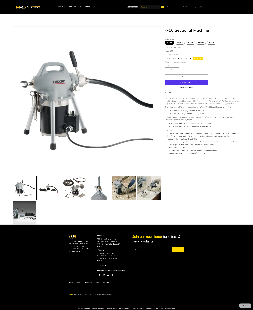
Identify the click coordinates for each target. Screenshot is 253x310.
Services (79, 283)
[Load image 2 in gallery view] (49, 188)
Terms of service (138, 308)
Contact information (167, 308)
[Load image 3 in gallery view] (74, 188)
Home (71, 283)
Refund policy (112, 308)
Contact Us (106, 283)
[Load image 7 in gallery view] (24, 213)
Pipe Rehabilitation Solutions (93, 308)
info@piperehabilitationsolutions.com (111, 270)
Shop (97, 283)
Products (88, 283)
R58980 (190, 43)
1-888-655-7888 (132, 7)
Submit (178, 249)
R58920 (169, 43)
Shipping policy (152, 308)
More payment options (186, 87)
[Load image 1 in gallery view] (24, 188)
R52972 (211, 43)
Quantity (167, 66)
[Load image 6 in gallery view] (149, 188)
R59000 (201, 43)
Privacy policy (124, 308)
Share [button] (169, 92)
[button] (62, 7)
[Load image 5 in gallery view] (124, 188)
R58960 (180, 43)
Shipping (168, 62)
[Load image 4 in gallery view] (99, 188)
